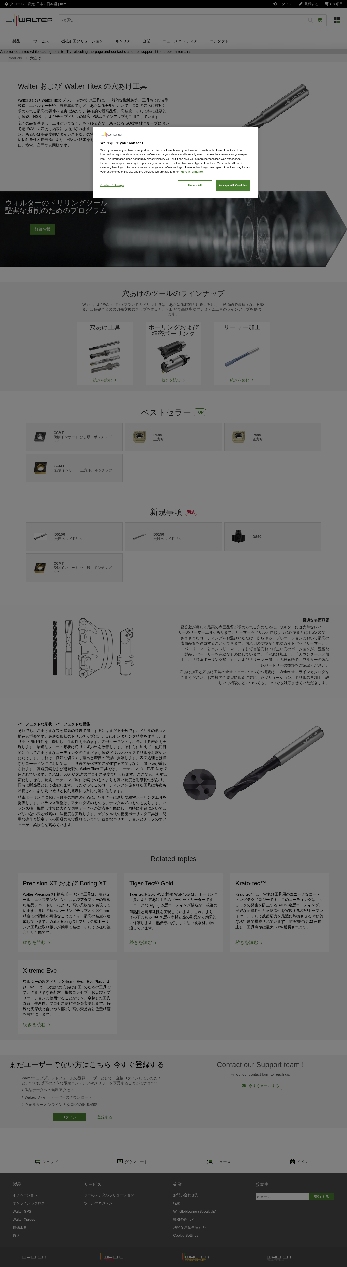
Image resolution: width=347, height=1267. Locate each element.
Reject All (195, 185)
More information (192, 171)
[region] (175, 162)
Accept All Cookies (233, 185)
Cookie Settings (112, 185)
